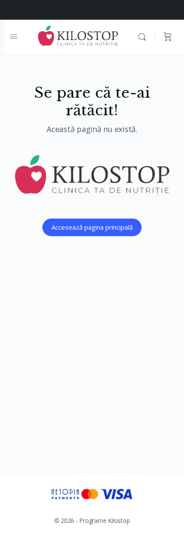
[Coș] (167, 37)
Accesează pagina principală (92, 227)
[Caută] (144, 37)
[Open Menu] (14, 36)
